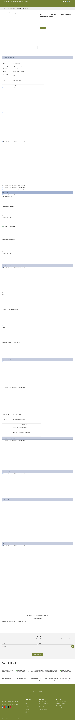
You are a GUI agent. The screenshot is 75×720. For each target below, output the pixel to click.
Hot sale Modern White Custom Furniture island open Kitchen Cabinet (22, 679)
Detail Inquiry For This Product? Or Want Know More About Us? (37, 615)
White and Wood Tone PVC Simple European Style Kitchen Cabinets (66, 679)
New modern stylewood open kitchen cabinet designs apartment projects (51, 679)
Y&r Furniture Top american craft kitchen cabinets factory (18, 8)
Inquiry (43, 27)
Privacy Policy (21, 718)
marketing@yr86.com (37, 691)
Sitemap (25, 718)
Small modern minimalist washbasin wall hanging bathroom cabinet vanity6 (36, 679)
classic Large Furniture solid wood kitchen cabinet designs (8, 679)
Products (71, 662)
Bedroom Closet (66, 662)
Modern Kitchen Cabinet (58, 662)
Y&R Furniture (4, 8)
